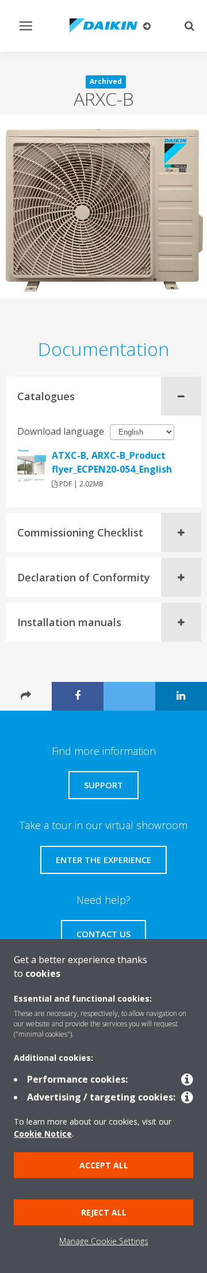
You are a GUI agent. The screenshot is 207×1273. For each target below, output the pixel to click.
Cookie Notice (43, 1133)
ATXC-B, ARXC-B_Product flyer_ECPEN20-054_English (112, 462)
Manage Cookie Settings (103, 1241)
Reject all (103, 1212)
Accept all (103, 1165)
